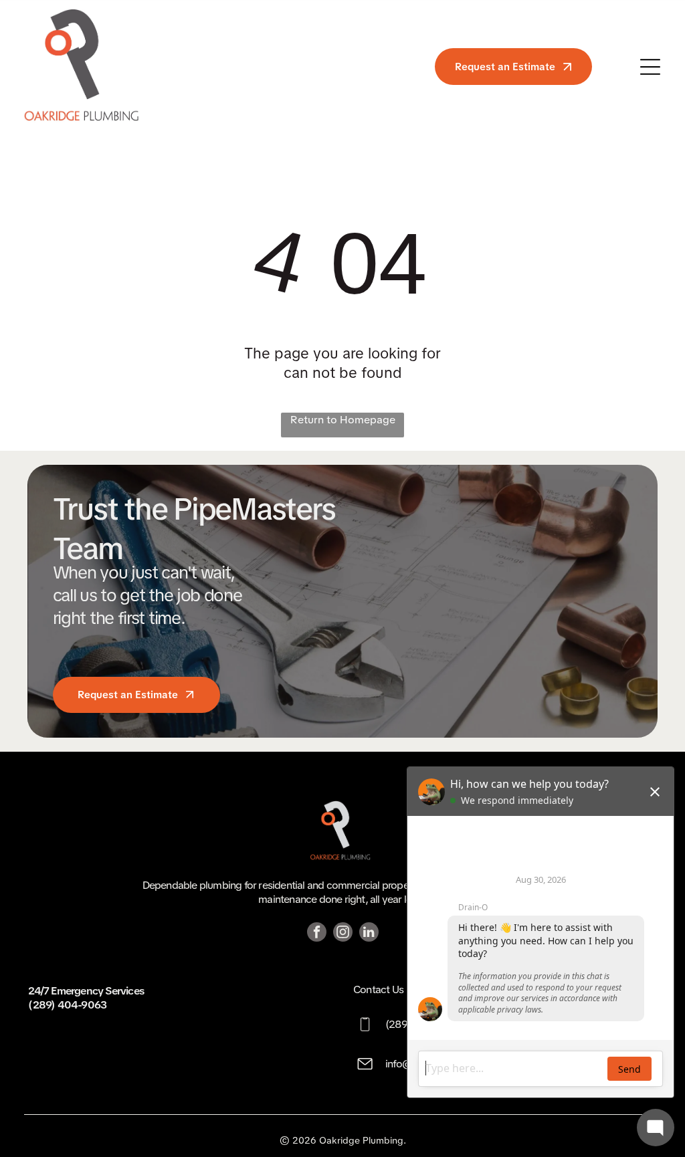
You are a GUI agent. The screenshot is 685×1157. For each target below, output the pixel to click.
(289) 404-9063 (67, 1005)
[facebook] (316, 933)
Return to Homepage (342, 420)
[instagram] (343, 933)
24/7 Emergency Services (86, 991)
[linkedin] (369, 933)
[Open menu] (650, 67)
